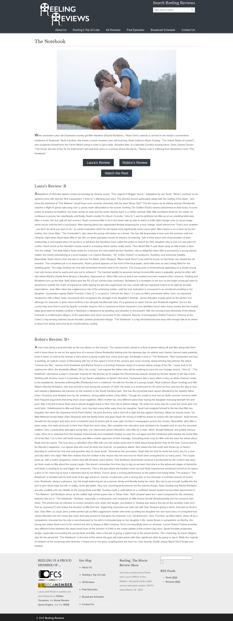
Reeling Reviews (64, 14)
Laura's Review (98, 162)
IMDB (66, 604)
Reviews (173, 581)
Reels (171, 577)
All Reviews (88, 582)
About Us (87, 567)
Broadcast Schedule (93, 596)
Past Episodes (89, 589)
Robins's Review (134, 162)
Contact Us (88, 604)
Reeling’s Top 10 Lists (94, 574)
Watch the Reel (116, 173)
